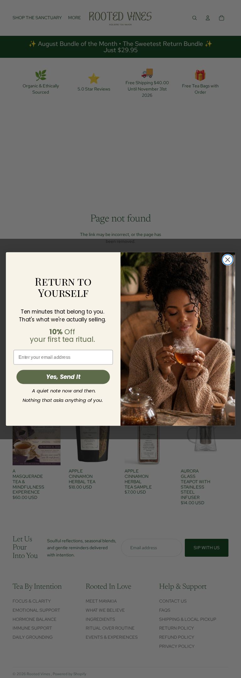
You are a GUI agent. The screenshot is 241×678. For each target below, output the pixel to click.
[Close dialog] (227, 259)
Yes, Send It (63, 377)
